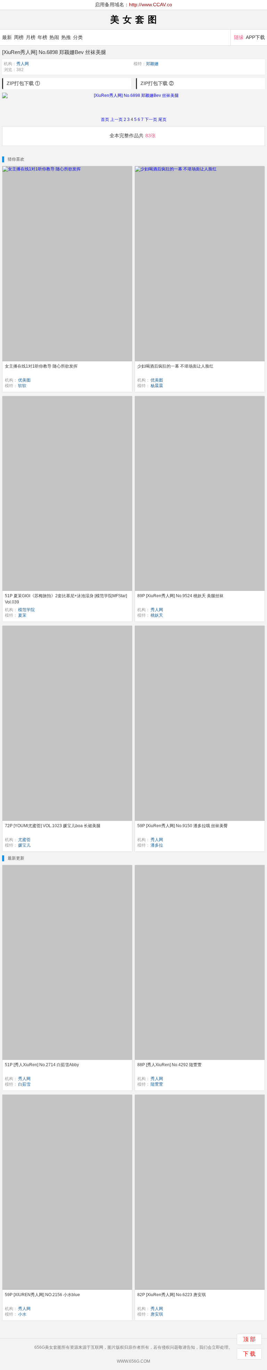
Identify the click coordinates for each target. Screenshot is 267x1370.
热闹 (54, 37)
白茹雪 (24, 1084)
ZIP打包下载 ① (23, 83)
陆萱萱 (157, 1084)
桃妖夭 (157, 615)
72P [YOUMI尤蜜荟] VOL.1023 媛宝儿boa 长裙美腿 (52, 825)
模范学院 (26, 609)
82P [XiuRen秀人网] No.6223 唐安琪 (171, 1294)
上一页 (116, 119)
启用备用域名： (133, 4)
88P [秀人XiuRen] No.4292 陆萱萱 (169, 1064)
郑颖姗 (152, 63)
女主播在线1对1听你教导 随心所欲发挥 (41, 366)
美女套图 (135, 19)
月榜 (30, 37)
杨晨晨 (157, 385)
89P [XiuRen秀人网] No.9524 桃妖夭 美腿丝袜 (180, 595)
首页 (105, 119)
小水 (22, 1314)
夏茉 (22, 615)
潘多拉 (157, 845)
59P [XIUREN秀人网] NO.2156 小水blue (42, 1294)
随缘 (239, 37)
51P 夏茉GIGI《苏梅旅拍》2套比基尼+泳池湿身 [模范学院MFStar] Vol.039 (66, 599)
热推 (66, 37)
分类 (78, 37)
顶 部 (249, 1339)
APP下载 (255, 37)
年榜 (42, 37)
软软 (22, 385)
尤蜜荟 (24, 839)
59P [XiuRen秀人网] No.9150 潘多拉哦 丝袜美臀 (182, 825)
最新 (7, 37)
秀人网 (22, 63)
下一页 (151, 119)
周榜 (19, 37)
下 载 (249, 1354)
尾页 (162, 119)
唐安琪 (157, 1314)
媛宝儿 (24, 845)
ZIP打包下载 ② (157, 83)
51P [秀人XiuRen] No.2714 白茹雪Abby (42, 1064)
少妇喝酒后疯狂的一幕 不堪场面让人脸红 (175, 366)
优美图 (24, 380)
